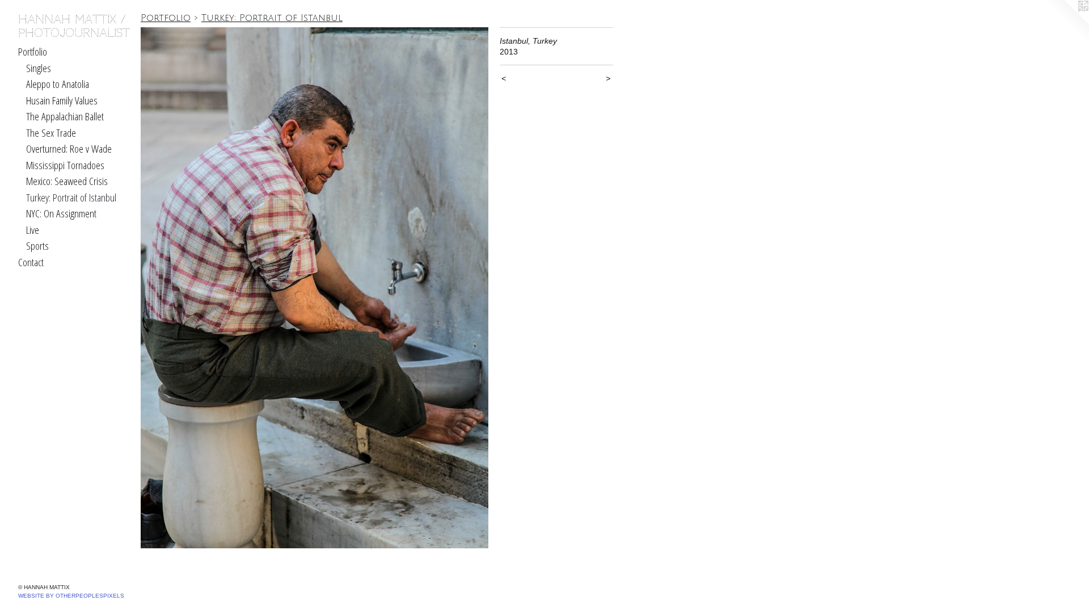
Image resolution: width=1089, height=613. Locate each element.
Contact (31, 262)
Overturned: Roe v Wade (69, 148)
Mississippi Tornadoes (65, 165)
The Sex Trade (51, 132)
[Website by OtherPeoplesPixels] (1066, 22)
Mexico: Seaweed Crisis (67, 181)
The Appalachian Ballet (65, 116)
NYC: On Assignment (61, 213)
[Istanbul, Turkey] (314, 287)
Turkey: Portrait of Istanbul (71, 197)
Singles (38, 68)
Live (32, 229)
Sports (37, 245)
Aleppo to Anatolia (57, 84)
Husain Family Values (62, 100)
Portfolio (32, 51)
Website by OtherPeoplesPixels (71, 596)
